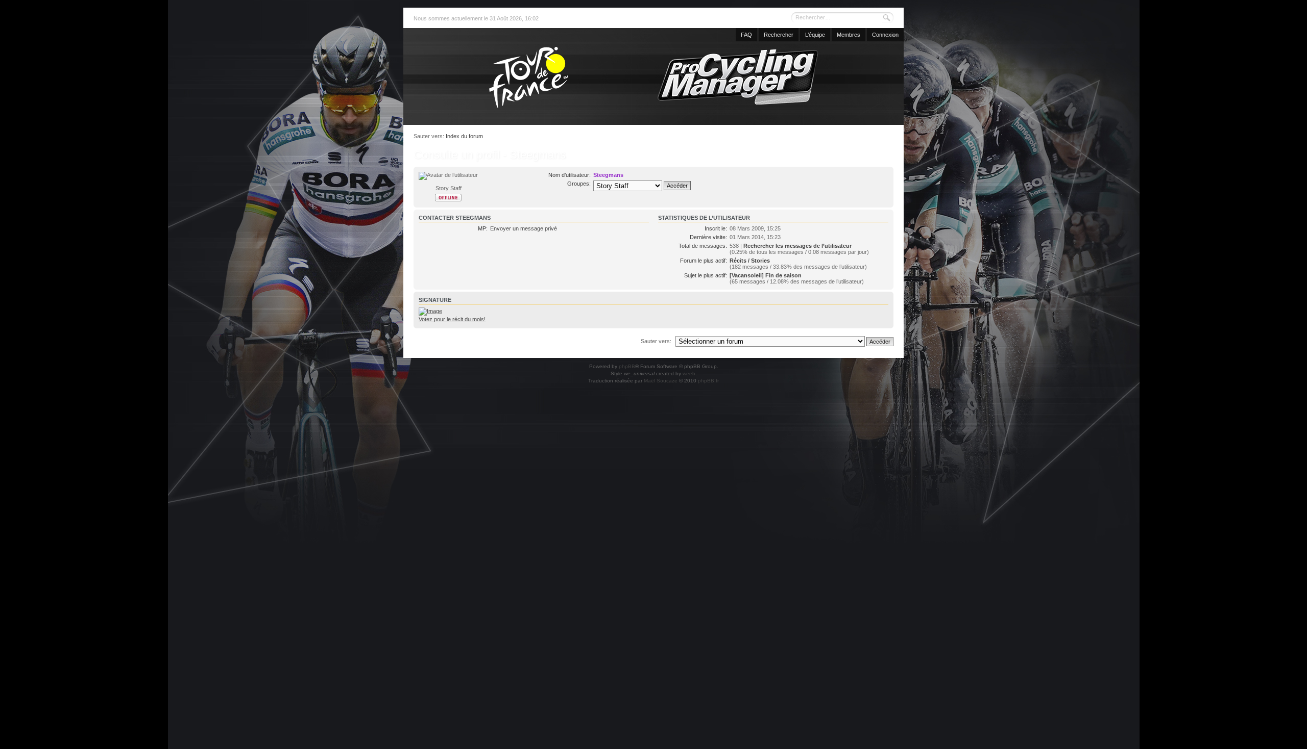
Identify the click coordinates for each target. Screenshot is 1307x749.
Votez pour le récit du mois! (452, 319)
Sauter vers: (656, 341)
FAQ (746, 35)
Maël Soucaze (660, 380)
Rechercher (778, 35)
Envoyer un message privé (523, 228)
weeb (689, 373)
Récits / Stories (750, 260)
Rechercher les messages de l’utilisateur (797, 246)
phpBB (627, 366)
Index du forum (464, 136)
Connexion (885, 35)
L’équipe (815, 35)
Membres (848, 35)
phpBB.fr (708, 380)
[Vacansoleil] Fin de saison (766, 275)
